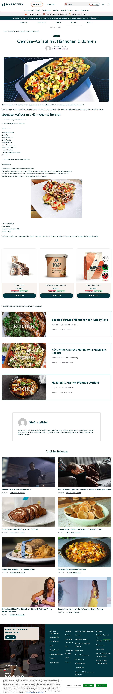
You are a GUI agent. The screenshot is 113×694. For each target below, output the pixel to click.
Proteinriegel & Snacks (69, 652)
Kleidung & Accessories (69, 640)
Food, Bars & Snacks (67, 10)
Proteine (68, 635)
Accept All (101, 685)
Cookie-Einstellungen (11, 665)
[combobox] (82, 4)
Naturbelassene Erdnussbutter (56, 285)
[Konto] (103, 4)
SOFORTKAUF (19, 295)
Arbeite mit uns (80, 663)
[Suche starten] (66, 4)
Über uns (78, 635)
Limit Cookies (89, 685)
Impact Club (100, 649)
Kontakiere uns (54, 641)
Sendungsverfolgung (56, 654)
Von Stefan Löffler (60, 48)
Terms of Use (39, 692)
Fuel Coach (95, 4)
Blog (9, 31)
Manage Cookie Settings (74, 685)
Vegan (77, 10)
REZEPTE (56, 36)
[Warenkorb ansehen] (108, 4)
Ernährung (24, 22)
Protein (38, 10)
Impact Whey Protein (93, 285)
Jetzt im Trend (29, 10)
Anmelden (10, 637)
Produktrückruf (54, 662)
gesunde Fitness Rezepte (88, 236)
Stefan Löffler (38, 422)
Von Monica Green (17, 493)
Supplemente (46, 10)
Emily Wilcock (68, 329)
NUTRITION (36, 4)
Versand (52, 658)
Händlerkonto (79, 659)
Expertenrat (85, 10)
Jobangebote (79, 667)
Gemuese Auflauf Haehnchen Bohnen (28, 31)
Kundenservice (54, 637)
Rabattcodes (100, 645)
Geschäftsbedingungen (82, 655)
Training (58, 22)
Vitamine (56, 10)
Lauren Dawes (68, 392)
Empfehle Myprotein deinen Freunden (103, 637)
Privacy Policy (30, 692)
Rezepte (74, 22)
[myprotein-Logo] (12, 4)
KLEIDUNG (50, 4)
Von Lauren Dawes (17, 532)
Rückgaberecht (54, 650)
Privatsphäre (79, 650)
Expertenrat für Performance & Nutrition (84, 673)
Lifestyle (89, 22)
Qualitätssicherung (81, 639)
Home (5, 31)
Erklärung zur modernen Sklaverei (82, 645)
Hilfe (51, 645)
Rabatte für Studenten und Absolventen (103, 655)
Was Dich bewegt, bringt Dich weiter (102, 662)
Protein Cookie (19, 285)
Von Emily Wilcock (73, 493)
